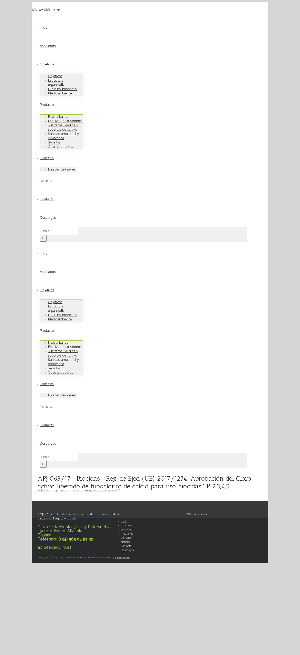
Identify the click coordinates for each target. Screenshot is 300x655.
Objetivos (47, 64)
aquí (117, 490)
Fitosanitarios (58, 117)
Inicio (44, 27)
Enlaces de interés (61, 169)
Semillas (54, 142)
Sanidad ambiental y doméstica (63, 136)
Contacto (47, 199)
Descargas (48, 218)
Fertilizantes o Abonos (65, 121)
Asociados (48, 46)
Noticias (46, 181)
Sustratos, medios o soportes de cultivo (63, 127)
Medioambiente (60, 93)
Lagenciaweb (122, 557)
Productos (48, 105)
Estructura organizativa (57, 83)
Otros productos (60, 147)
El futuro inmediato (62, 89)
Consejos (47, 158)
